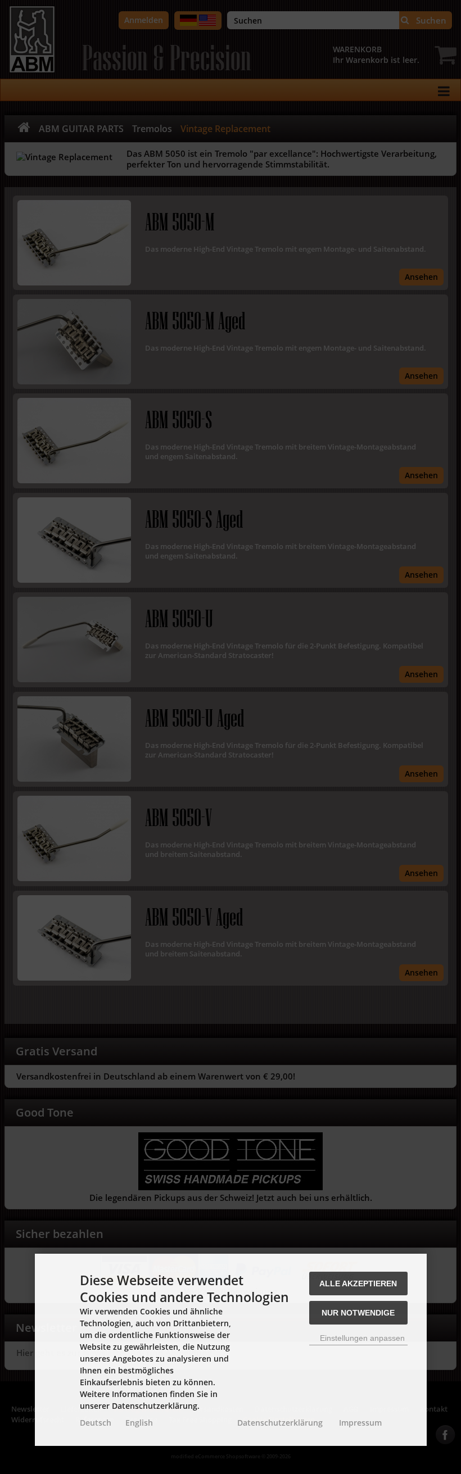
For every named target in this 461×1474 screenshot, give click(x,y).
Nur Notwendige (358, 1312)
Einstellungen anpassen (361, 1338)
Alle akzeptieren (358, 1283)
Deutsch (95, 1422)
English (139, 1422)
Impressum (360, 1422)
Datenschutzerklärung (280, 1422)
